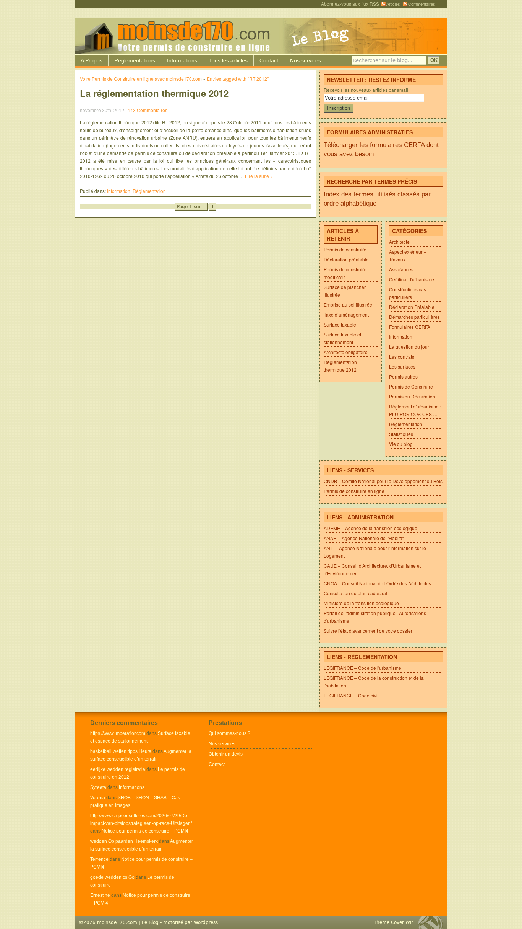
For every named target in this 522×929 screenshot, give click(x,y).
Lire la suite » (259, 176)
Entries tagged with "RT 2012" (238, 78)
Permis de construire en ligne (354, 491)
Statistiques (401, 434)
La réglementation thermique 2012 (154, 93)
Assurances (401, 269)
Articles (393, 4)
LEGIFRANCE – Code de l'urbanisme (362, 668)
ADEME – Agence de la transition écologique (370, 528)
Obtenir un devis (226, 754)
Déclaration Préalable (411, 307)
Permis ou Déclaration (412, 396)
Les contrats (401, 356)
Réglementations (134, 60)
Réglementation (149, 191)
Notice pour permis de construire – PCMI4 (145, 831)
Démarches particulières (414, 316)
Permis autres (403, 376)
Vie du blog (401, 444)
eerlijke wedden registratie (117, 769)
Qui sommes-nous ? (229, 733)
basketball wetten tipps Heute (120, 751)
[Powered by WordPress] (432, 922)
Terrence (99, 859)
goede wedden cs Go (112, 877)
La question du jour (409, 346)
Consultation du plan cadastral (355, 593)
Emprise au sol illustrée (348, 304)
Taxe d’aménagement (346, 314)
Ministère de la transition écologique (361, 603)
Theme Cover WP (393, 922)
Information (118, 191)
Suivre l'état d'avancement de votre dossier (368, 630)
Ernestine (100, 895)
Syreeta (98, 787)
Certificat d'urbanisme (411, 279)
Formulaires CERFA (409, 326)
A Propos (91, 60)
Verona (97, 797)
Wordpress (206, 922)
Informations (182, 60)
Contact (268, 60)
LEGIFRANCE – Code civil (351, 695)
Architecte (399, 241)
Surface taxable (340, 324)
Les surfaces (402, 366)
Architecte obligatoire (346, 352)
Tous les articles (228, 60)
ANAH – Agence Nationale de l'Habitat (364, 538)
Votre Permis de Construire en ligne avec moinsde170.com (141, 78)
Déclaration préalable (346, 259)
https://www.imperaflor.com (117, 733)
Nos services (305, 60)
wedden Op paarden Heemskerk (124, 841)
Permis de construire (345, 249)
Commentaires (421, 4)
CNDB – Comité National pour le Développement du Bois (383, 481)
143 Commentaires (147, 110)
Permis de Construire (411, 386)
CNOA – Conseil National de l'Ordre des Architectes (377, 583)
